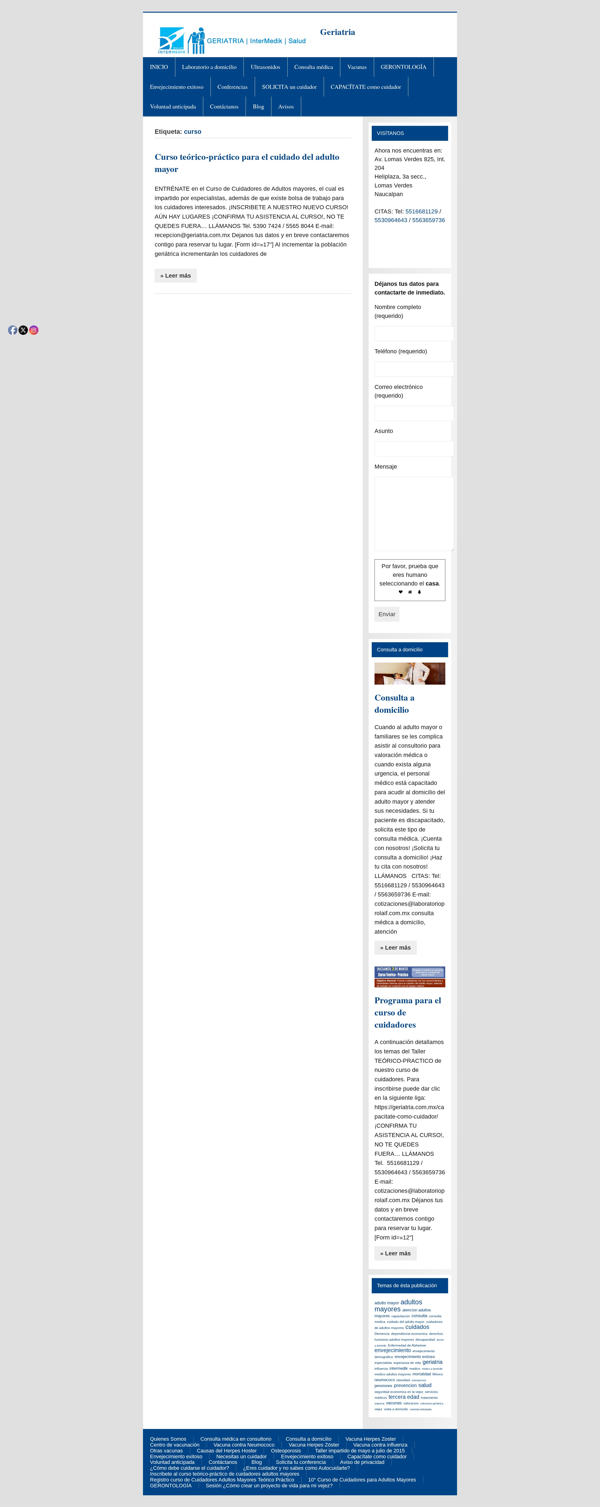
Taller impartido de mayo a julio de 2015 (360, 1450)
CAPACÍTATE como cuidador (366, 86)
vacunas (394, 1402)
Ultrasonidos (265, 67)
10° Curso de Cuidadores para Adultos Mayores (362, 1479)
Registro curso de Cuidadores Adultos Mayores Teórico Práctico (222, 1479)
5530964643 (392, 220)
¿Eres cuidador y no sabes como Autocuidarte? (296, 1468)
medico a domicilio (432, 1368)
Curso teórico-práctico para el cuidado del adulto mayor (247, 162)
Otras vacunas (166, 1450)
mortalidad (421, 1374)
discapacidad (425, 1339)
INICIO (159, 67)
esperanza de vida (407, 1363)
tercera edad (404, 1397)
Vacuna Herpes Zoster (370, 1439)
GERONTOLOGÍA (404, 67)
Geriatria (337, 31)
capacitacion (400, 1316)
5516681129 (422, 211)
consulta (419, 1315)
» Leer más (175, 275)
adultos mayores (398, 1305)
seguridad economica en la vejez (399, 1392)
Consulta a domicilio (395, 703)
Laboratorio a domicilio (209, 67)
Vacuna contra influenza (380, 1444)
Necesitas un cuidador (241, 1456)
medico (414, 1368)
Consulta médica (313, 67)
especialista (383, 1363)
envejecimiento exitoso (415, 1356)
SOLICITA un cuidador (289, 86)
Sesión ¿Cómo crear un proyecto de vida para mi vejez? (269, 1485)
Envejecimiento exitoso (176, 86)
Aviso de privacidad (362, 1462)
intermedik (399, 1368)
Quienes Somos (168, 1439)
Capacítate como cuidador (377, 1456)
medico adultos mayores (393, 1374)
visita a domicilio (396, 1409)
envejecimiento (393, 1350)
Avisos (286, 106)
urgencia (379, 1403)
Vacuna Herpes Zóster (314, 1444)
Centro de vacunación (174, 1444)
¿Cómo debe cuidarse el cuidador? (189, 1468)
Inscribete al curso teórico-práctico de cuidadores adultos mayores (224, 1474)
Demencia (382, 1333)
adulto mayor (387, 1302)
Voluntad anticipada (173, 106)
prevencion (405, 1385)
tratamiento (429, 1397)
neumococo (385, 1380)
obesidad (403, 1380)
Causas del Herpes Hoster (227, 1450)
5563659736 (428, 220)
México (437, 1374)
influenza (381, 1368)
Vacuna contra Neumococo (244, 1444)
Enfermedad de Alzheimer (407, 1345)
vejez (378, 1409)
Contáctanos (224, 106)
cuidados (417, 1327)
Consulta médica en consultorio (235, 1439)
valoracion (411, 1403)
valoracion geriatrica (431, 1403)
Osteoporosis (286, 1450)
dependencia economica (409, 1333)
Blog (258, 106)
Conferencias (233, 86)
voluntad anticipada (420, 1409)
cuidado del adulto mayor (405, 1322)
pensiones (383, 1386)
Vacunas (357, 67)
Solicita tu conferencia (301, 1462)
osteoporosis (419, 1380)
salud (424, 1385)
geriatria (432, 1362)
